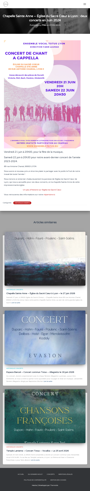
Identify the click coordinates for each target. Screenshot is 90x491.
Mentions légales (65, 474)
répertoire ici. (49, 194)
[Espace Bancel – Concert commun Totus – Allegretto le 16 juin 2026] (45, 337)
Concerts (50, 474)
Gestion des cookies (58, 480)
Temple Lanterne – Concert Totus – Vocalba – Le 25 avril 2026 (37, 450)
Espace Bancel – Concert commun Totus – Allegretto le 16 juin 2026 (40, 372)
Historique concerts (22, 203)
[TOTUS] (6, 4)
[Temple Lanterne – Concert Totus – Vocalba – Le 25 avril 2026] (45, 416)
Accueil (21, 474)
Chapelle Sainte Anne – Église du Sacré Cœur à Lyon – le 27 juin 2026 (40, 293)
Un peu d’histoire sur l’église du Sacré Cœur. (42, 190)
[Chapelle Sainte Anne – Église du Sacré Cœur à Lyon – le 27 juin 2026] (45, 259)
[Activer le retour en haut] (85, 486)
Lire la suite (15, 303)
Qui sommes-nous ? (35, 474)
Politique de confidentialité (35, 480)
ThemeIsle (54, 485)
